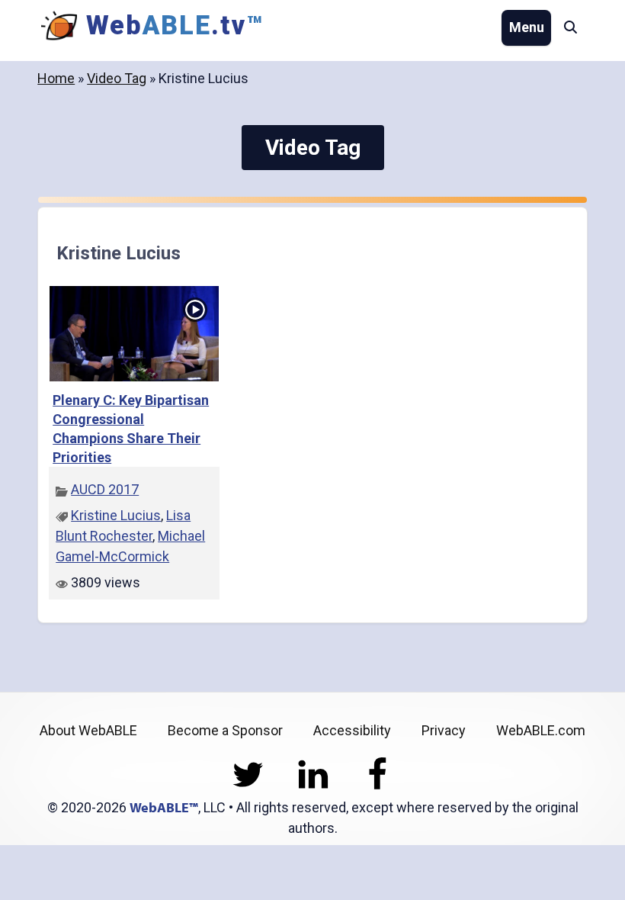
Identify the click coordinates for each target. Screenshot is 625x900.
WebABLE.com (540, 730)
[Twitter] (248, 787)
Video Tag (116, 78)
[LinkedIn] (313, 787)
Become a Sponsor (225, 730)
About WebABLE (88, 730)
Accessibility (352, 730)
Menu (526, 27)
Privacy (443, 730)
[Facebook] (378, 787)
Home (56, 78)
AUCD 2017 (105, 489)
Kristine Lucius (116, 515)
